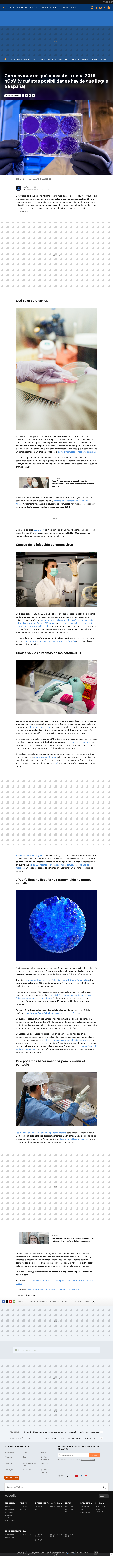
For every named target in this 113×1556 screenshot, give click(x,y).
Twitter (26, 95)
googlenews (108, 7)
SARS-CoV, (39, 530)
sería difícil (53, 995)
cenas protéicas (28, 1470)
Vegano (94, 59)
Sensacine (38, 1506)
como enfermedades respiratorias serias (77, 452)
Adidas (42, 59)
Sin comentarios (13, 96)
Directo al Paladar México (56, 1535)
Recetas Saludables (45, 1458)
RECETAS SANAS (32, 8)
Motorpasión (69, 1506)
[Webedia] (108, 1)
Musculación (9, 1453)
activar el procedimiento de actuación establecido (67, 1040)
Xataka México (10, 1534)
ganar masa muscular (45, 1471)
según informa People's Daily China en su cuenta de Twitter (51, 1013)
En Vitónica (55, 1235)
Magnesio (26, 59)
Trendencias (84, 1506)
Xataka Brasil (9, 1537)
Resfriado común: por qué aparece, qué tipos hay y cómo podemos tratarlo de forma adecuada (73, 1239)
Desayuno (8, 1463)
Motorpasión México (69, 1535)
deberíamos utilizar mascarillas (74, 1139)
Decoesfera (84, 1509)
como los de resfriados (45, 757)
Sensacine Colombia (38, 1540)
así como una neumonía (79, 742)
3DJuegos (23, 1506)
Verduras (85, 59)
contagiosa (55, 1301)
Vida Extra (23, 1509)
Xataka (7, 1506)
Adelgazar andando (75, 1438)
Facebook (96, 7)
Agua (66, 59)
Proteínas (44, 1453)
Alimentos (8, 1457)
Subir (102, 1496)
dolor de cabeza (37, 727)
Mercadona (52, 59)
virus (65, 1301)
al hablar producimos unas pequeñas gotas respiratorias (50, 641)
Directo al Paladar (56, 1506)
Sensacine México (38, 1535)
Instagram (92, 7)
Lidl (60, 59)
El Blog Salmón (100, 1506)
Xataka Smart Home (9, 1516)
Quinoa (29, 1438)
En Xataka (57, 478)
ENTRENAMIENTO (15, 8)
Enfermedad (43, 1301)
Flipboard (104, 7)
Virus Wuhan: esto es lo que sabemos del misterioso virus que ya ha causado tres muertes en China (73, 483)
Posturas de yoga (58, 1438)
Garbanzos (75, 59)
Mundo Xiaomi (10, 1520)
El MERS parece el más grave (29, 855)
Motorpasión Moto (69, 1510)
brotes (73, 1301)
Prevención (31, 1301)
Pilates (35, 59)
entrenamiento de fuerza (29, 1464)
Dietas (25, 1457)
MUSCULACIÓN (69, 8)
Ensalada (103, 59)
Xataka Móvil (9, 1509)
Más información (73, 1554)
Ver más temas (12, 1477)
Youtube (100, 7)
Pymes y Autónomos (99, 1510)
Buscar (104, 1487)
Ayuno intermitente (91, 1438)
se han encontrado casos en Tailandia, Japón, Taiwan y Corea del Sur (56, 980)
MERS (55, 763)
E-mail (33, 95)
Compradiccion (85, 1512)
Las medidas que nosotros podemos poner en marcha (41, 1133)
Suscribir (95, 1455)
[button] (29, 187)
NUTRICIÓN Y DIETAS (51, 8)
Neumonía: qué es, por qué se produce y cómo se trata (53, 1289)
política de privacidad (87, 1460)
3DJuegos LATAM (26, 1534)
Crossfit (38, 1438)
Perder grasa (9, 1470)
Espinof (37, 1509)
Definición (44, 1463)
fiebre (48, 727)
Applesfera (9, 1512)
